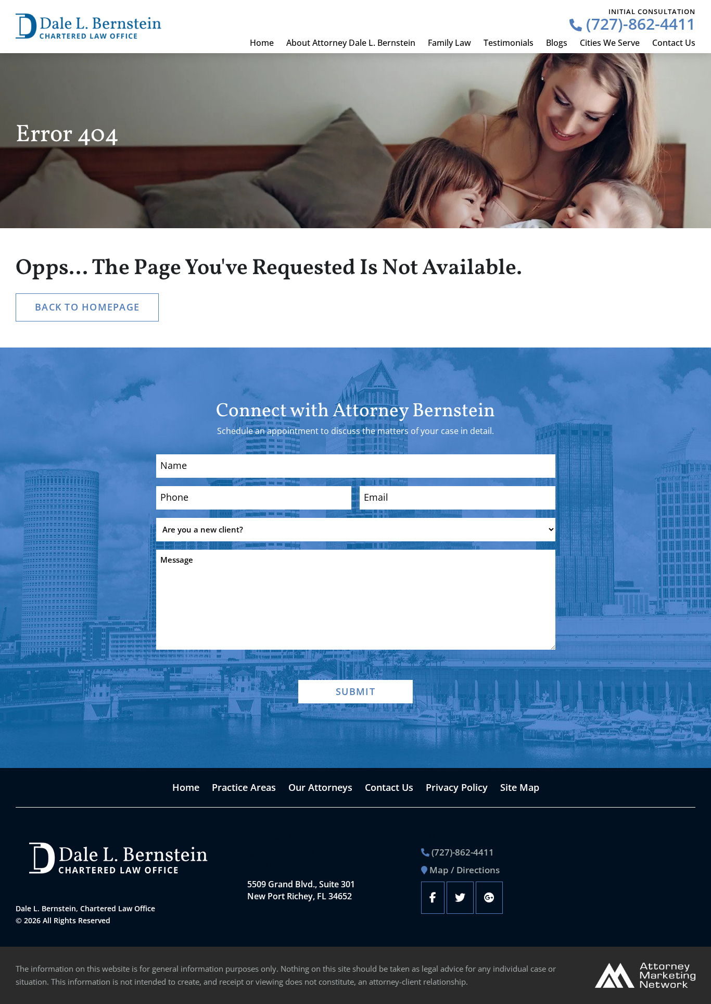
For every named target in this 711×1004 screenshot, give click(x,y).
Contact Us (673, 42)
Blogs (556, 42)
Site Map (519, 787)
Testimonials (509, 42)
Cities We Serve (610, 42)
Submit (355, 691)
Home (262, 42)
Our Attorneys (320, 787)
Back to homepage (87, 307)
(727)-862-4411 (638, 23)
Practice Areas (244, 787)
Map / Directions (464, 870)
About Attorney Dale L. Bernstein (350, 42)
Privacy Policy (457, 787)
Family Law (449, 42)
